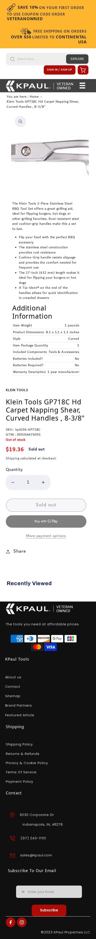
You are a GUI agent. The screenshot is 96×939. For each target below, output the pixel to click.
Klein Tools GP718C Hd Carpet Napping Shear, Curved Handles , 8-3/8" (43, 104)
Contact (12, 686)
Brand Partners (18, 705)
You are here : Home (23, 96)
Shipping (12, 458)
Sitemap (13, 696)
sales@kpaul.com (36, 855)
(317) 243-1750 (33, 837)
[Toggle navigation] (82, 86)
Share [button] (19, 551)
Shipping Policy (19, 744)
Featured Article (19, 715)
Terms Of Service (21, 772)
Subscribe (49, 910)
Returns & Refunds (23, 753)
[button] (82, 69)
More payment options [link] (46, 536)
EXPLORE (77, 59)
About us (13, 677)
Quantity (14, 469)
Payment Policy (19, 781)
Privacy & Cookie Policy (27, 762)
